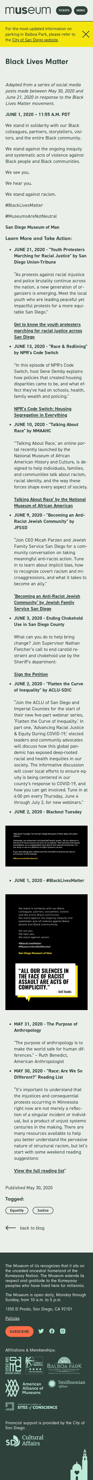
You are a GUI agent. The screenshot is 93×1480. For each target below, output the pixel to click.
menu (81, 10)
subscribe (19, 1331)
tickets (64, 10)
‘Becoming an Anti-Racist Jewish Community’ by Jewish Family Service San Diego (47, 602)
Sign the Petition (31, 674)
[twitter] (41, 1331)
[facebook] (52, 1331)
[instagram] (62, 1331)
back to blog (32, 1228)
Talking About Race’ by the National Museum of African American (50, 502)
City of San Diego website (35, 40)
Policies (12, 1318)
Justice (43, 1210)
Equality (17, 1210)
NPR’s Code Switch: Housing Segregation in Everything (42, 412)
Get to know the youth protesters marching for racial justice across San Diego (48, 330)
